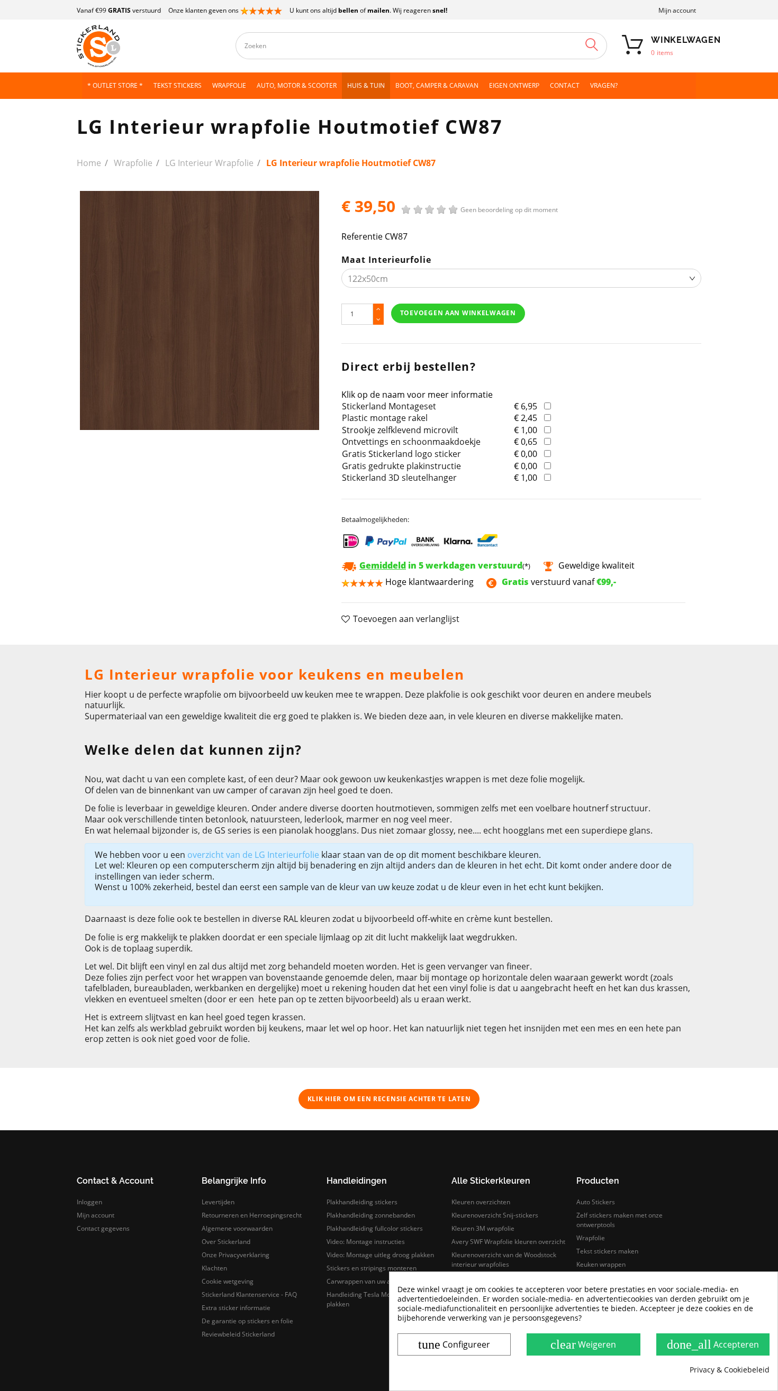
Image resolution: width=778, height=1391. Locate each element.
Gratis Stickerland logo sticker (401, 454)
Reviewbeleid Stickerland (238, 1334)
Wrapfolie (590, 1237)
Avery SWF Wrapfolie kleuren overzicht (508, 1241)
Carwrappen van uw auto (363, 1281)
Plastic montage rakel (385, 418)
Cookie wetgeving (228, 1281)
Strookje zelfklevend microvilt (400, 430)
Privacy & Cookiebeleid (730, 1370)
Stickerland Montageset (389, 406)
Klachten (214, 1268)
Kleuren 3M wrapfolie (482, 1228)
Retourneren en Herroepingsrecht (252, 1215)
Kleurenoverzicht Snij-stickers (494, 1215)
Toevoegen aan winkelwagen (458, 312)
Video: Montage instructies (366, 1241)
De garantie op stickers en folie (247, 1320)
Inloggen (89, 1201)
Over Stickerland (226, 1241)
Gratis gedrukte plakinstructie (401, 466)
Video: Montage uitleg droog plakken (380, 1254)
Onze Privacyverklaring (235, 1254)
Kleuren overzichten (480, 1201)
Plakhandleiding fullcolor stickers (375, 1228)
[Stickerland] (151, 46)
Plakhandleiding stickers (362, 1201)
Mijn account (677, 10)
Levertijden (218, 1201)
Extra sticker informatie (236, 1307)
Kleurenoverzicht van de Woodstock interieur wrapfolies (503, 1259)
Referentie (362, 236)
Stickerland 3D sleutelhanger (399, 477)
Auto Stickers (595, 1201)
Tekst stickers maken (607, 1251)
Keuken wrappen (601, 1264)
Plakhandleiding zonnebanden (371, 1215)
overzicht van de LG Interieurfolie (253, 855)
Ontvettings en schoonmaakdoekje (411, 441)
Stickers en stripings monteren (372, 1268)
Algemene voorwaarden (237, 1228)
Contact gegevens (103, 1228)
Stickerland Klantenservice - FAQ (249, 1294)
